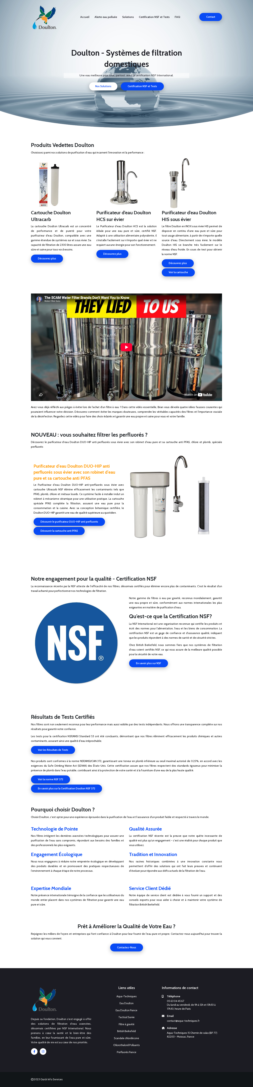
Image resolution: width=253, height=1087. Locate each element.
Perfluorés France (126, 1052)
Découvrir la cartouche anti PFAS (59, 530)
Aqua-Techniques (127, 996)
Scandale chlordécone (126, 1038)
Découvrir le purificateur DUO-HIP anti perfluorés (69, 521)
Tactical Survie (126, 1017)
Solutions (128, 17)
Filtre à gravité (126, 1024)
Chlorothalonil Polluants (126, 1045)
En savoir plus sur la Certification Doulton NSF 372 (66, 788)
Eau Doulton (127, 1003)
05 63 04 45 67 (175, 1001)
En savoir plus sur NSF (148, 663)
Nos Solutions (103, 86)
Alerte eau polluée (105, 17)
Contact (210, 16)
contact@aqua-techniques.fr (183, 1020)
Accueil (84, 17)
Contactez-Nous (126, 947)
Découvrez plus (47, 258)
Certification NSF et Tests (154, 17)
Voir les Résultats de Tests (53, 749)
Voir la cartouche (178, 272)
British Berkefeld (126, 1031)
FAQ (177, 17)
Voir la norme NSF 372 (50, 779)
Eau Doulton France (126, 1010)
